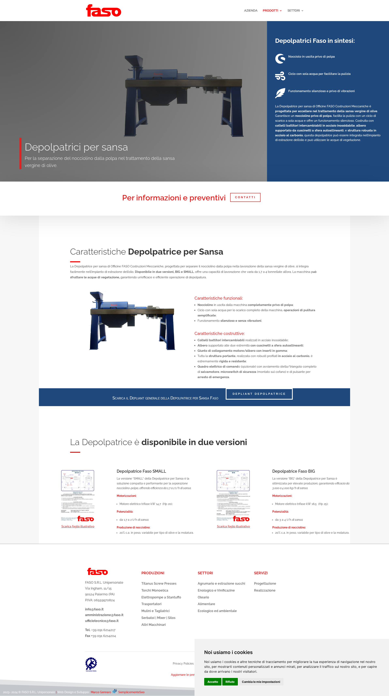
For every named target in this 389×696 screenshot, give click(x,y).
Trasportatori (151, 604)
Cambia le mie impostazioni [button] (261, 681)
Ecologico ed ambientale (217, 611)
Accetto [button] (212, 681)
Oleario (203, 597)
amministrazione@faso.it (104, 615)
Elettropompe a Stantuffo (161, 597)
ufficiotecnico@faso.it (102, 621)
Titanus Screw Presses (158, 583)
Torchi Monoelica (154, 590)
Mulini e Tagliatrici (155, 611)
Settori (293, 11)
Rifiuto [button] (230, 681)
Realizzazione (265, 590)
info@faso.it (94, 609)
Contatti (245, 197)
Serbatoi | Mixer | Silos (158, 618)
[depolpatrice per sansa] (132, 350)
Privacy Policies (183, 663)
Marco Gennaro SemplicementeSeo (117, 692)
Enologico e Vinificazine (216, 590)
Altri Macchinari (153, 625)
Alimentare (206, 604)
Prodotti (270, 11)
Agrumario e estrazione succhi (221, 583)
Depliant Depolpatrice (259, 393)
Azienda (251, 11)
